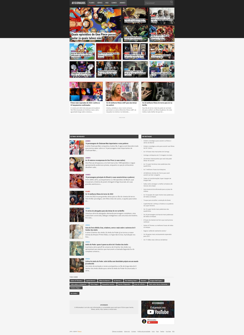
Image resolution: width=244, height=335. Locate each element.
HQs (106, 3)
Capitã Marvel (90, 280)
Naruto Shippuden (124, 284)
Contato (133, 331)
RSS (173, 331)
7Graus (79, 331)
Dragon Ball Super (156, 280)
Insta (153, 331)
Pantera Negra (75, 288)
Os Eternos (117, 280)
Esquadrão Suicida (108, 284)
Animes (122, 3)
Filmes (91, 3)
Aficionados (151, 320)
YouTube (168, 331)
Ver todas (74, 293)
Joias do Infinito (139, 284)
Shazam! (143, 280)
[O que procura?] (171, 1)
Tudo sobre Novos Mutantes (158, 284)
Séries (99, 3)
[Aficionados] (78, 3)
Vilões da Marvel (104, 280)
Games (114, 3)
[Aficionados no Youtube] (157, 317)
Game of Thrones (76, 280)
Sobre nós (127, 331)
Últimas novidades (117, 331)
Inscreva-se (154, 322)
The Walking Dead (131, 280)
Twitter (162, 331)
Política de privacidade (144, 331)
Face (157, 331)
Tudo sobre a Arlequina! (79, 284)
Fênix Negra (94, 284)
